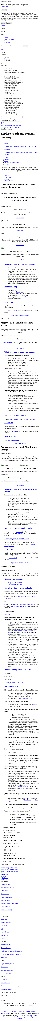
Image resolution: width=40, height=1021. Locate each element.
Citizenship (4, 925)
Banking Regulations (18, 1011)
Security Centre (5, 1013)
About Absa (4, 919)
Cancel (9, 23)
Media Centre (5, 932)
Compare (21, 152)
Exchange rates (5, 906)
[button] (20, 264)
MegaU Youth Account (15, 583)
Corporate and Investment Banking (11, 954)
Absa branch (28, 297)
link (33, 704)
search (2, 49)
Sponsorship (4, 935)
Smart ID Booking (6, 910)
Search (25, 46)
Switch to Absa (5, 983)
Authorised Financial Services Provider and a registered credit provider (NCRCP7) (20, 1016)
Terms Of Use (7, 1011)
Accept (3, 23)
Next (2, 122)
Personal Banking (6, 944)
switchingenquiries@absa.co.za (20, 606)
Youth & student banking (11, 162)
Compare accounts (23, 315)
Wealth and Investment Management (11, 951)
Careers (3, 938)
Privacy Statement (6, 973)
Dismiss (3, 9)
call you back (13, 311)
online (14, 290)
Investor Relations (6, 922)
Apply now (14, 315)
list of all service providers (20, 787)
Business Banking (6, 948)
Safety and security (6, 897)
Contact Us (4, 979)
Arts (2, 929)
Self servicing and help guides (9, 903)
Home (6, 157)
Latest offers (4, 891)
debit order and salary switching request (24, 604)
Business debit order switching (10, 986)
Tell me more (4, 6)
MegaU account (14, 419)
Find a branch (5, 894)
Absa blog (4, 957)
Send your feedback (6, 989)
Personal (6, 159)
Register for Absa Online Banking (11, 125)
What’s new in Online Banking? (10, 127)
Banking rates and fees (7, 887)
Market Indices (5, 900)
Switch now (8, 614)
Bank (6, 161)
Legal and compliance (7, 964)
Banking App (20, 292)
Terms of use (4, 967)
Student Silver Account (15, 584)
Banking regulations (7, 970)
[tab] (21, 175)
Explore (6, 164)
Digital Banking (5, 884)
